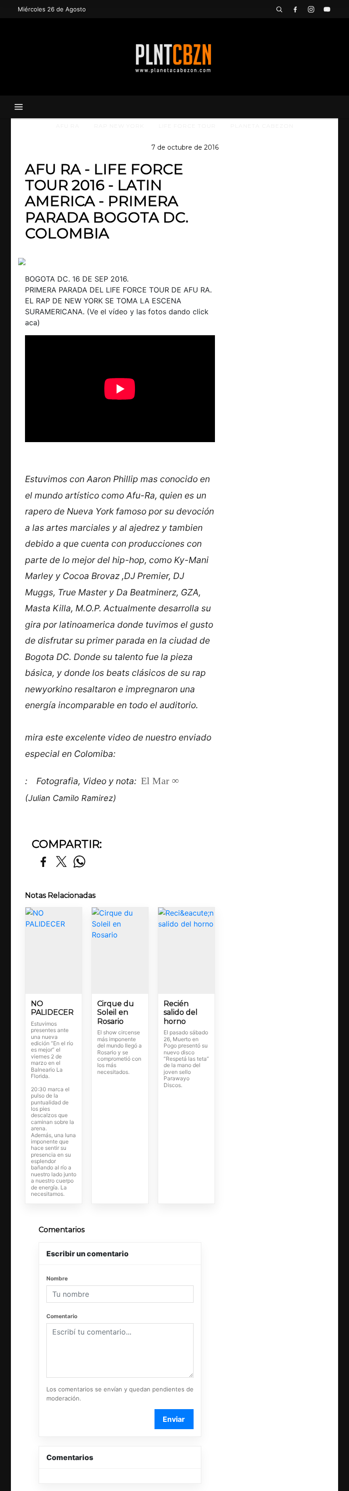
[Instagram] (311, 9)
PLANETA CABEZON (262, 125)
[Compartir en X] (61, 862)
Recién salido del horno (181, 1012)
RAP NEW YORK (119, 125)
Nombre (57, 1278)
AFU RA (68, 125)
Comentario (61, 1316)
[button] (279, 9)
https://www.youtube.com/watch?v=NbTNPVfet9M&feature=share (104, 767)
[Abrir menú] (18, 107)
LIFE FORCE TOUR (187, 125)
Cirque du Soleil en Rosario (115, 1012)
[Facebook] (295, 9)
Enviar (174, 1419)
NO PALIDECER (52, 1008)
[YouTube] (326, 9)
